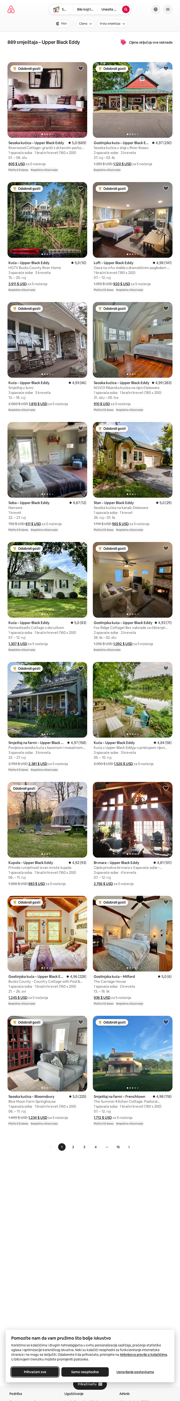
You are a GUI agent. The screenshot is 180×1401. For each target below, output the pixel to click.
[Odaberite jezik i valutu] (155, 9)
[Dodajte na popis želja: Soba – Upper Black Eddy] (80, 428)
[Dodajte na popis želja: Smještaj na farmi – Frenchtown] (166, 1022)
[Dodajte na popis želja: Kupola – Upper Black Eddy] (80, 788)
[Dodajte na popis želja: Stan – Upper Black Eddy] (166, 428)
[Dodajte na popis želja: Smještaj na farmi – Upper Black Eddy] (80, 668)
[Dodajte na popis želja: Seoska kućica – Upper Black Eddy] (80, 68)
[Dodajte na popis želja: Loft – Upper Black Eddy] (166, 188)
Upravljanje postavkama (135, 1372)
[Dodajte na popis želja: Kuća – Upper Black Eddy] (80, 188)
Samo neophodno (85, 1372)
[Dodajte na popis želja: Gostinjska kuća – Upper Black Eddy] (166, 68)
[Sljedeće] (129, 1147)
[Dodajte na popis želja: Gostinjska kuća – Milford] (166, 902)
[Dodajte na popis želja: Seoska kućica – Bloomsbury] (80, 1022)
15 (118, 1147)
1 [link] (62, 1147)
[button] (16, 164)
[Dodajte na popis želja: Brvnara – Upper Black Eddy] (166, 788)
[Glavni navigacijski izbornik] (167, 9)
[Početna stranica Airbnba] (11, 9)
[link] (51, 1147)
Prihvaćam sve (35, 1372)
